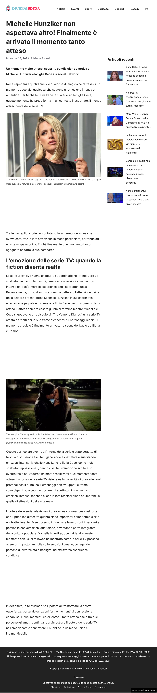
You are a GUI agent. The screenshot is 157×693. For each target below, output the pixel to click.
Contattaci (101, 668)
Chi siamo (56, 687)
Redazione (69, 687)
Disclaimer (100, 687)
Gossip (134, 8)
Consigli (119, 8)
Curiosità (103, 8)
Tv (146, 8)
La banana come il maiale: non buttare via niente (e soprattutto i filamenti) (136, 144)
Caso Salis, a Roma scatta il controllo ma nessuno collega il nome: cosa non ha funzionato (137, 76)
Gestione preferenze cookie (143, 690)
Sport (88, 8)
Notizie (61, 8)
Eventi (75, 8)
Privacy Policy (85, 687)
